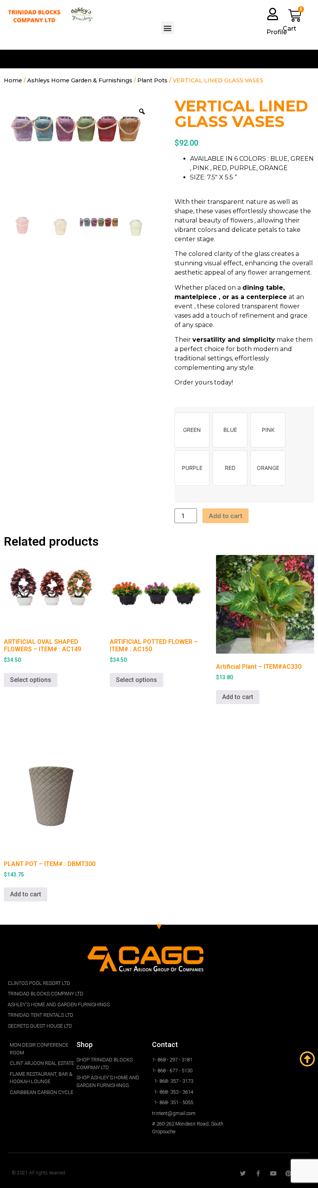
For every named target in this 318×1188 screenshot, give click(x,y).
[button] (167, 27)
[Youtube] (273, 1173)
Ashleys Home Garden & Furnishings (79, 80)
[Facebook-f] (258, 1173)
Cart (289, 28)
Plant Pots (152, 80)
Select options (30, 680)
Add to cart (225, 516)
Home (13, 80)
